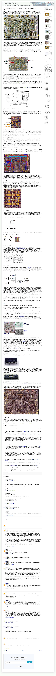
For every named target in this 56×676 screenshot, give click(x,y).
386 (45, 63)
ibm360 (45, 71)
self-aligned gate (21, 316)
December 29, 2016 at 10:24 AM (9, 553)
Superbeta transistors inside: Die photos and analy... (49, 101)
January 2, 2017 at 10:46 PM (9, 606)
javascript (46, 72)
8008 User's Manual (27, 87)
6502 (46, 63)
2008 (46, 123)
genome (49, 69)
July (47, 106)
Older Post (40, 650)
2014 (46, 116)
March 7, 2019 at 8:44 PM (9, 634)
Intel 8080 (23, 341)
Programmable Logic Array (17, 82)
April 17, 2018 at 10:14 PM (9, 627)
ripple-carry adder (26, 431)
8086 (51, 63)
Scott (6, 561)
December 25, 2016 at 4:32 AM (9, 503)
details (6, 387)
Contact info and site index (48, 9)
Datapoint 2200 (18, 247)
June (47, 107)
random (51, 73)
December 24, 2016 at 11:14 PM (9, 490)
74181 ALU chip (17, 269)
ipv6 (49, 71)
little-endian (24, 296)
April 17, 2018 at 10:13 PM (9, 622)
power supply (47, 73)
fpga (45, 69)
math (48, 72)
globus (51, 69)
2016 (46, 94)
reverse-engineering (47, 75)
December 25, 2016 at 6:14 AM (9, 508)
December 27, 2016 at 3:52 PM (9, 546)
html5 (48, 70)
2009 (46, 122)
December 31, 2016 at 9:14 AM (9, 580)
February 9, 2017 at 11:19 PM (9, 617)
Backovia (6, 630)
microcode (51, 72)
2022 (46, 87)
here (36, 465)
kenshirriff (21, 423)
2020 (46, 89)
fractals (47, 69)
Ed (5, 549)
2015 (46, 115)
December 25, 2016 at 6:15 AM (9, 515)
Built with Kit (19, 667)
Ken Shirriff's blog (11, 3)
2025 (46, 83)
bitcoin (45, 66)
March (47, 111)
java (51, 71)
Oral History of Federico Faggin (23, 446)
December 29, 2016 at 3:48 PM (9, 558)
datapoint (50, 67)
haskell (45, 70)
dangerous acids (21, 355)
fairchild (51, 68)
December (47, 95)
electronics (47, 68)
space (51, 77)
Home (23, 650)
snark (49, 77)
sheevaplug (46, 77)
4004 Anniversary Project (13, 465)
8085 (50, 63)
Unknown (6, 583)
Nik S (6, 567)
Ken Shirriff (7, 524)
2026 (46, 82)
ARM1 (17, 348)
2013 (46, 117)
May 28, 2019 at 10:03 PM (9, 640)
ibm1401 (51, 70)
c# (47, 66)
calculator (51, 66)
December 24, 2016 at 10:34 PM (9, 480)
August (47, 105)
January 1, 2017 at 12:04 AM (9, 597)
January (47, 113)
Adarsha (6, 600)
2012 (46, 118)
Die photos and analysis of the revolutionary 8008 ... (49, 97)
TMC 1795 (29, 267)
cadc (48, 66)
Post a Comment (7, 648)
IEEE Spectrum (28, 302)
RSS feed (30, 423)
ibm (49, 70)
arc (51, 64)
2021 (46, 88)
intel (47, 71)
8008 (48, 63)
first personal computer (21, 248)
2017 (46, 93)
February (47, 112)
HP (46, 70)
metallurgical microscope (22, 383)
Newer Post (5, 650)
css (47, 67)
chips (45, 67)
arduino (46, 65)
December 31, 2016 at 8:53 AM (9, 564)
